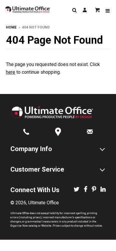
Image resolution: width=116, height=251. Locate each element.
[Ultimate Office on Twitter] (76, 189)
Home (11, 27)
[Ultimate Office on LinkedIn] (103, 189)
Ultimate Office (43, 202)
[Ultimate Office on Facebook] (85, 189)
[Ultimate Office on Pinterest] (94, 189)
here (10, 72)
